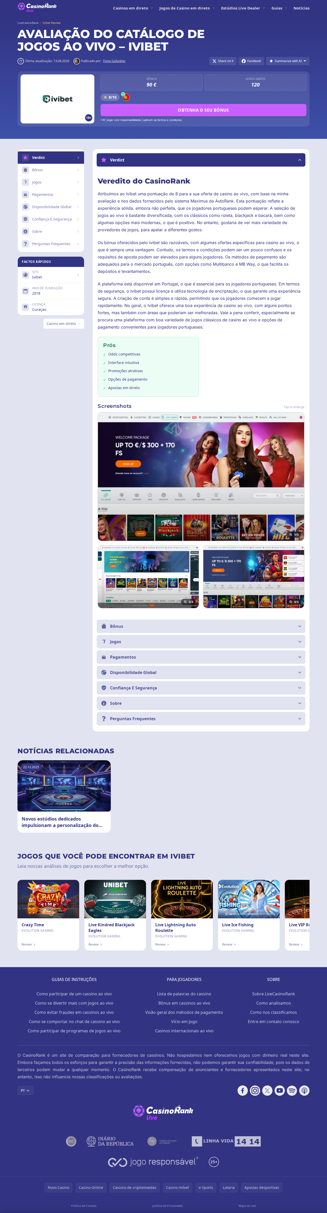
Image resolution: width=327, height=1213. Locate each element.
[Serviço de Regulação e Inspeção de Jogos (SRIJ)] (71, 1141)
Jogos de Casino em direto (184, 8)
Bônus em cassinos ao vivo (184, 1003)
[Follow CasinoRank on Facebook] (243, 1090)
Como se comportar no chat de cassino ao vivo (74, 1021)
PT (23, 1090)
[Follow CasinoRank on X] (267, 1090)
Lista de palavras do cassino (184, 994)
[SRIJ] (226, 1141)
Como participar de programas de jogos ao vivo (74, 1031)
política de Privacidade (167, 1206)
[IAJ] (162, 1141)
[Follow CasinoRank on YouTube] (280, 1090)
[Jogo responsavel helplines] (153, 1162)
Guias (276, 8)
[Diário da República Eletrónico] (110, 1141)
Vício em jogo (184, 1021)
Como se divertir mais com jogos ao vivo (74, 1003)
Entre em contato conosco (273, 1021)
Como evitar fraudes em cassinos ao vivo (74, 1012)
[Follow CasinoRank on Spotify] (292, 1090)
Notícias (302, 8)
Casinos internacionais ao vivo (184, 1031)
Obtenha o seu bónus (203, 110)
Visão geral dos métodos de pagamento (184, 1012)
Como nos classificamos (273, 1012)
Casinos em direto (130, 8)
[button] (201, 160)
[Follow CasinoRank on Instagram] (255, 1090)
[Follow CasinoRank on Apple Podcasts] (304, 1090)
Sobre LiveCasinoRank (273, 994)
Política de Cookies (83, 1206)
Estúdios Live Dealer (240, 8)
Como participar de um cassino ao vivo (74, 994)
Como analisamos (273, 1003)
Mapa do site (247, 1206)
